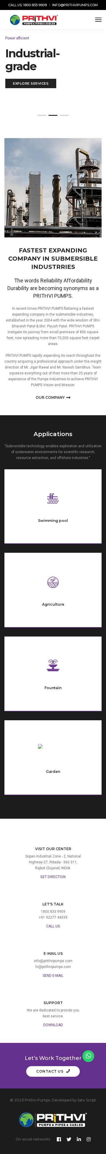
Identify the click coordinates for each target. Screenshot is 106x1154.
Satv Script (86, 1100)
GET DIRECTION (53, 877)
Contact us (50, 1071)
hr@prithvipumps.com (53, 967)
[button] (41, 115)
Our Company (50, 397)
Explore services (31, 83)
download (53, 1025)
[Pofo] (34, 19)
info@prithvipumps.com (75, 5)
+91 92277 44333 (53, 917)
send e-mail (53, 976)
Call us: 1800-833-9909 (27, 5)
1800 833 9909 (53, 912)
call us (53, 926)
